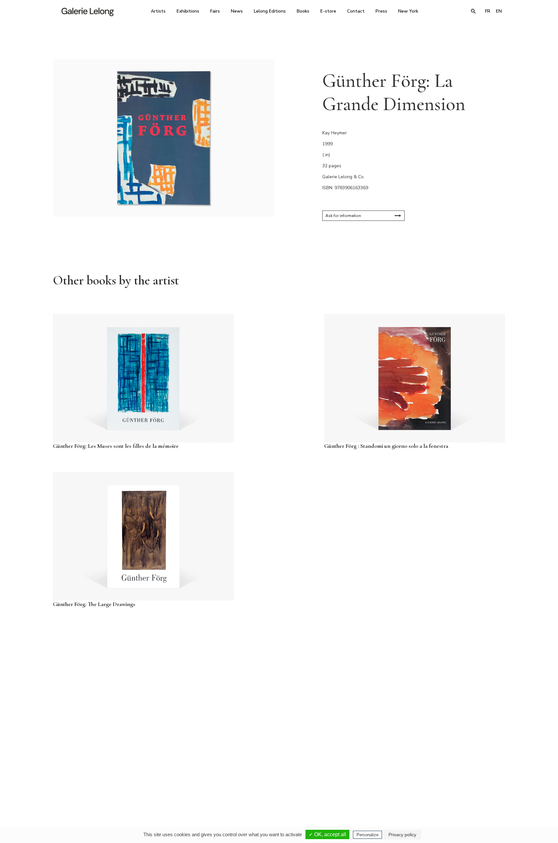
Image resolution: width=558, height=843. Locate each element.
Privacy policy (402, 834)
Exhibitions (188, 11)
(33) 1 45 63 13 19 (192, 782)
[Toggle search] (473, 11)
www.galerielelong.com (477, 787)
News (237, 11)
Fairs (215, 11)
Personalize (367, 834)
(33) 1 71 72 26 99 (361, 782)
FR (487, 11)
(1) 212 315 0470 (445, 782)
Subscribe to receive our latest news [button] (274, 705)
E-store (328, 11)
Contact (356, 11)
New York (408, 11)
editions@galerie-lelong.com (277, 787)
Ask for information (343, 215)
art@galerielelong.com (442, 787)
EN (499, 11)
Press (381, 11)
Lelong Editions (270, 11)
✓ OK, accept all (327, 834)
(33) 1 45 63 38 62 (277, 782)
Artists (158, 11)
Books (303, 11)
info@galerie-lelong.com (189, 787)
